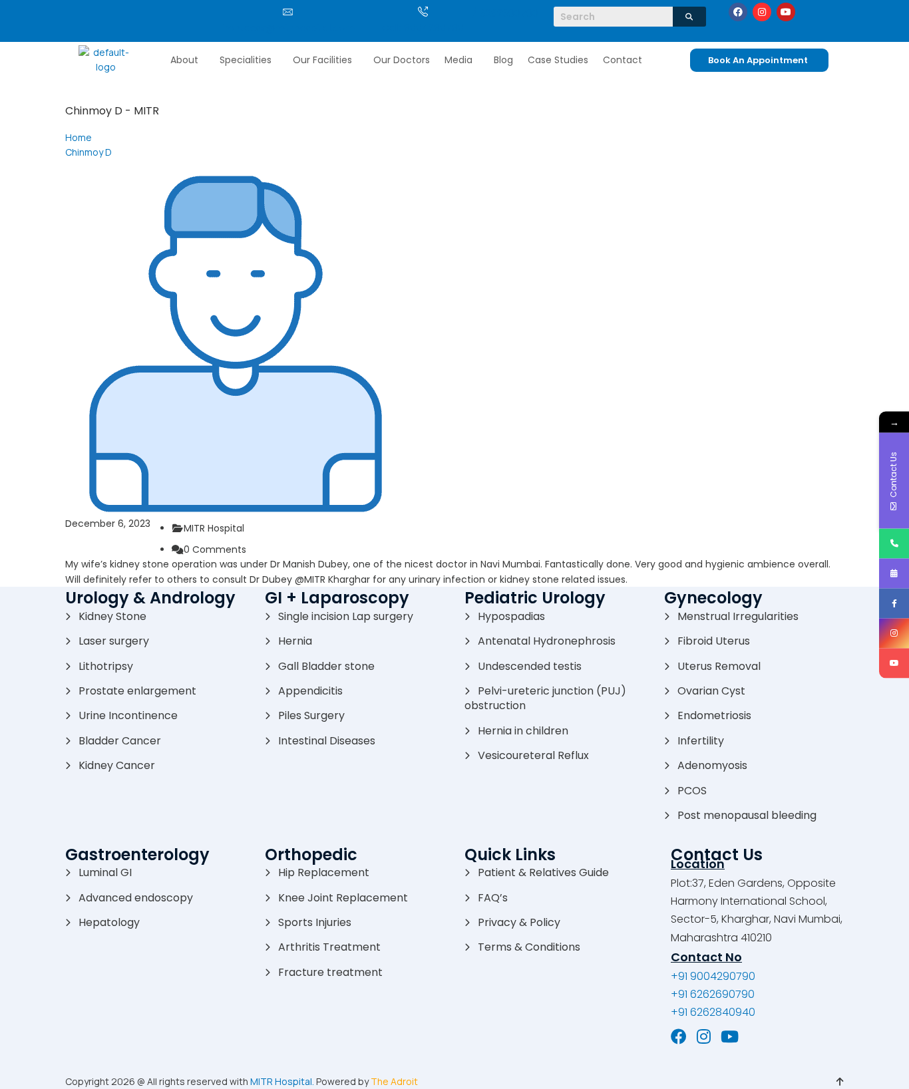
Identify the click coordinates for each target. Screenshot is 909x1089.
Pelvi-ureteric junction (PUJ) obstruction (545, 698)
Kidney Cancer (117, 765)
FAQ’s (493, 897)
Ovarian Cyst (711, 691)
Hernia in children (523, 730)
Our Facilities (322, 60)
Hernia (295, 641)
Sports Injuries (314, 922)
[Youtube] (786, 12)
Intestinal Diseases (326, 740)
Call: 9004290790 (423, 28)
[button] (187, 60)
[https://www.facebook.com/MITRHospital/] (894, 603)
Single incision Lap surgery (345, 616)
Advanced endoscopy (136, 897)
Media (458, 60)
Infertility (700, 740)
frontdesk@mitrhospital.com (288, 28)
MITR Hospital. (282, 1081)
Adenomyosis (712, 765)
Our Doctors (401, 60)
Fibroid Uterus (713, 641)
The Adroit (394, 1081)
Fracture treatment (330, 972)
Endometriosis (714, 715)
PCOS (692, 790)
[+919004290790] (894, 543)
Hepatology (109, 922)
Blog (503, 60)
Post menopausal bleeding (747, 815)
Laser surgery (114, 641)
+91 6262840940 (713, 1012)
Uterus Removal (719, 666)
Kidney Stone (112, 616)
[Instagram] (762, 12)
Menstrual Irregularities (738, 616)
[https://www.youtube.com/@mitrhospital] (894, 663)
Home (78, 137)
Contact (622, 60)
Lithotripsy (106, 666)
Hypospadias (511, 616)
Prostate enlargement (137, 691)
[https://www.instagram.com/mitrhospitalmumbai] (894, 633)
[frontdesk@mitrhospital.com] (288, 12)
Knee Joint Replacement (343, 897)
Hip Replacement (323, 872)
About (184, 60)
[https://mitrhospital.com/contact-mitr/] (894, 573)
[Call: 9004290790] (423, 12)
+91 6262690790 (713, 994)
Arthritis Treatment (329, 947)
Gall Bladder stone (326, 666)
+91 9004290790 (713, 976)
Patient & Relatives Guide (543, 872)
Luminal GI (105, 872)
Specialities (246, 60)
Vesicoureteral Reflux (533, 755)
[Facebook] (738, 12)
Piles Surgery (311, 715)
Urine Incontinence (128, 715)
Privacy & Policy (519, 922)
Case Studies (558, 60)
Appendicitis (310, 691)
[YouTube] (730, 1036)
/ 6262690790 (505, 13)
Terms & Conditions (529, 947)
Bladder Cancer (120, 740)
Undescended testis (530, 666)
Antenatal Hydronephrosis (547, 641)
